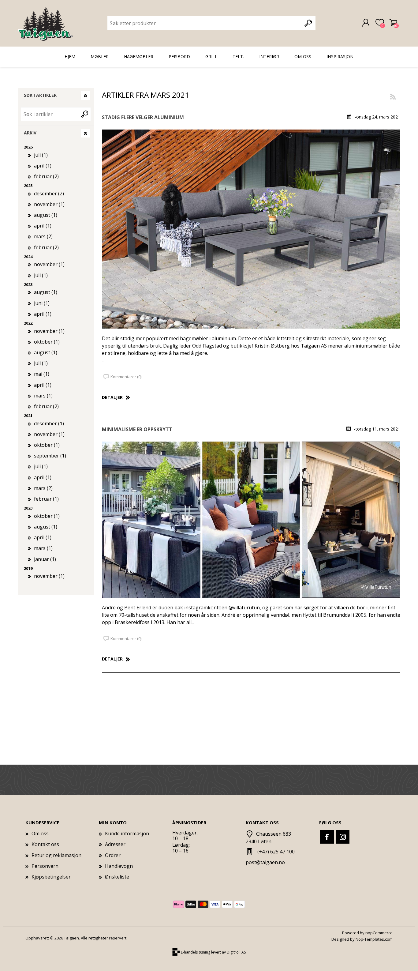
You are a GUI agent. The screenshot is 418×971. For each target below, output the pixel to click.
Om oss (40, 833)
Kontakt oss (45, 844)
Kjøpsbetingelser (51, 876)
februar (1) (46, 498)
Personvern (45, 866)
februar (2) (46, 176)
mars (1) (43, 395)
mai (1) (41, 374)
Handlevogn (393, 23)
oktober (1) (47, 341)
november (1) (49, 204)
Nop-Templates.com (374, 939)
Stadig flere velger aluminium (143, 117)
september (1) (50, 455)
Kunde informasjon (127, 833)
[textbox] (204, 23)
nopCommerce (379, 932)
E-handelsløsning (195, 952)
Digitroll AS (236, 952)
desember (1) (49, 423)
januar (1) (45, 559)
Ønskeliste (117, 876)
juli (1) (41, 155)
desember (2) (49, 193)
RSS (393, 96)
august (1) (45, 215)
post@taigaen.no (265, 862)
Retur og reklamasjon (56, 855)
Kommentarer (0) (125, 376)
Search (85, 114)
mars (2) (43, 236)
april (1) (42, 165)
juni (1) (42, 303)
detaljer (112, 397)
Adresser (115, 844)
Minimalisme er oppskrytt (137, 429)
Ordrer (113, 855)
